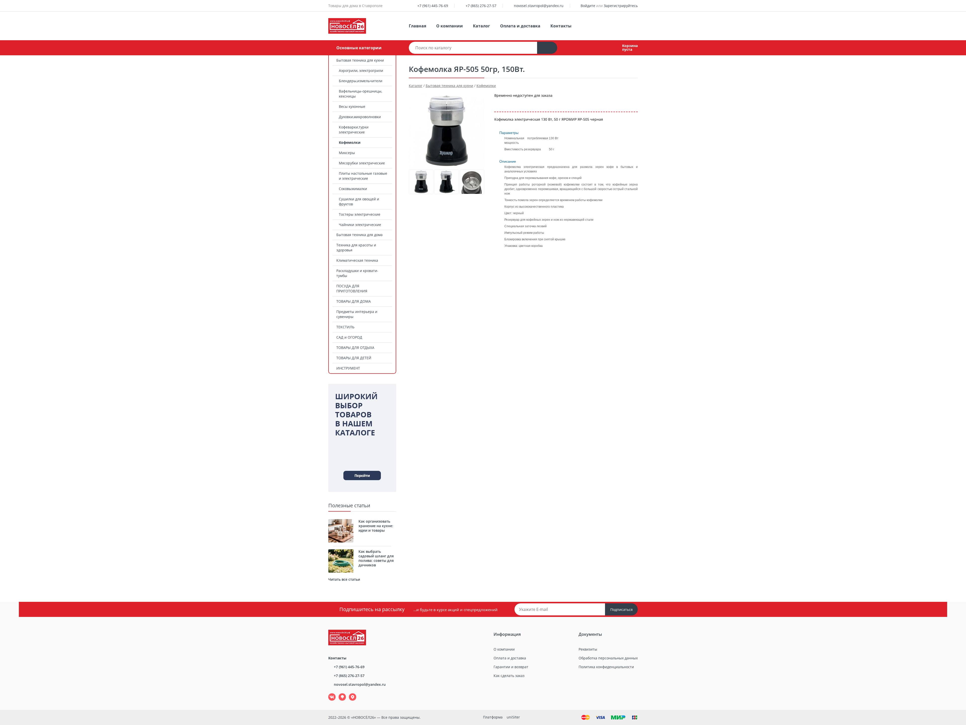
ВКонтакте (329, 693)
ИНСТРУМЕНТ (348, 368)
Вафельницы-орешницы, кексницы (360, 94)
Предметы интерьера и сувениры (356, 314)
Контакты (561, 25)
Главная (417, 25)
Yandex (349, 693)
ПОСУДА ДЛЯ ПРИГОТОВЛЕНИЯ (351, 288)
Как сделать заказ (509, 675)
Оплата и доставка (520, 25)
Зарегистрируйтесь (621, 5)
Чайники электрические (360, 224)
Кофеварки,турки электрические (354, 129)
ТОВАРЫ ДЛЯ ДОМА (353, 301)
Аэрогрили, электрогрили (361, 70)
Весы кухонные (352, 106)
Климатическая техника (357, 260)
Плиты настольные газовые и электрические (363, 176)
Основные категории (359, 48)
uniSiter (513, 717)
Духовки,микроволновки (360, 116)
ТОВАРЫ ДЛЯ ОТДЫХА (355, 347)
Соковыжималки (353, 188)
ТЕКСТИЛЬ (345, 327)
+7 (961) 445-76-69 (432, 5)
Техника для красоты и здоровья (356, 247)
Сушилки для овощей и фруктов (359, 201)
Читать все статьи (344, 579)
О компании (449, 25)
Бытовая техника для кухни (360, 60)
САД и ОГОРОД (349, 337)
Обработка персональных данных (608, 658)
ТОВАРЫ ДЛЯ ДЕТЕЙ (353, 357)
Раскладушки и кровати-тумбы (357, 273)
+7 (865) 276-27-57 (481, 5)
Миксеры (347, 152)
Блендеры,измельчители (360, 80)
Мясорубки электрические (362, 163)
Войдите (588, 5)
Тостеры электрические (359, 214)
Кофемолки (349, 142)
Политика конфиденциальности (606, 666)
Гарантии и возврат (511, 666)
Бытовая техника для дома (359, 234)
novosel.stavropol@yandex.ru (539, 5)
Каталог (481, 25)
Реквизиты (588, 649)
